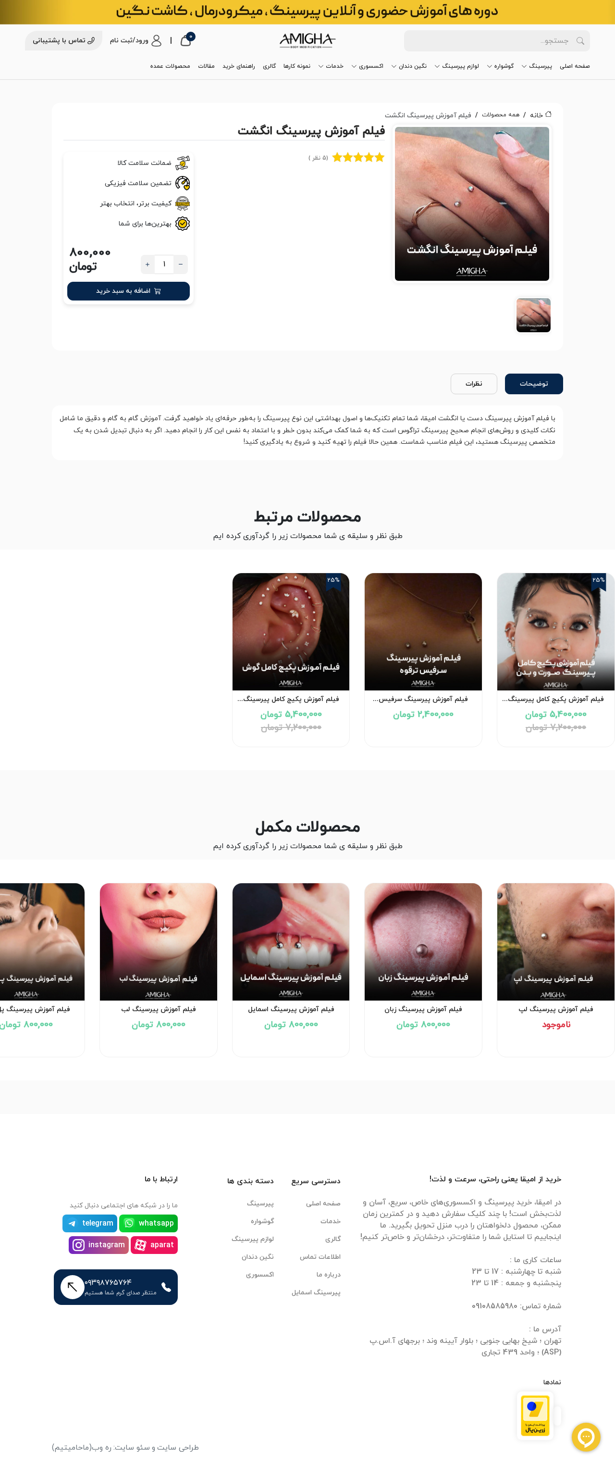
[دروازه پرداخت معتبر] (535, 1415)
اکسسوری (371, 66)
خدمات (335, 66)
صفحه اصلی (575, 66)
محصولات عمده (170, 66)
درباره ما (329, 1274)
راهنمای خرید (238, 66)
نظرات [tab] (474, 383)
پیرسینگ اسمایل (316, 1292)
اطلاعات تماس (320, 1257)
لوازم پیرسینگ (460, 66)
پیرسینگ (540, 66)
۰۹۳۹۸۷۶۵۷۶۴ (108, 1283)
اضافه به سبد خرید (123, 291)
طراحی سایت (178, 1447)
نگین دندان (413, 66)
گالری (269, 66)
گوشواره (504, 66)
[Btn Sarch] (580, 40)
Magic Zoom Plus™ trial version (436, 136)
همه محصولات (500, 115)
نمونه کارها (296, 66)
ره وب (101, 1447)
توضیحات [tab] (534, 383)
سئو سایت (132, 1447)
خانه (536, 115)
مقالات (206, 66)
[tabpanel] (472, 232)
